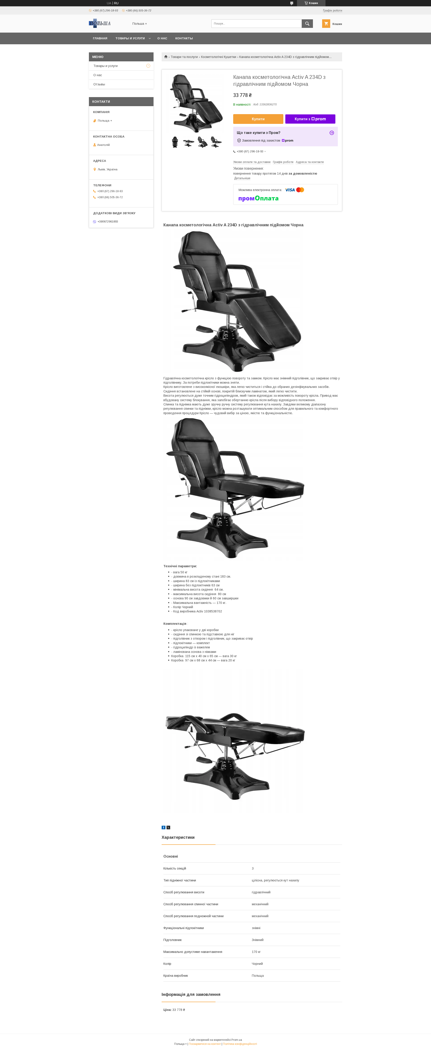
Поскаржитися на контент (205, 1044)
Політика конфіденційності (240, 1044)
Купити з (302, 119)
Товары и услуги (130, 38)
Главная (100, 38)
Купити (258, 119)
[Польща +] (108, 27)
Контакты (184, 38)
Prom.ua (236, 1039)
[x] (168, 828)
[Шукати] (307, 23)
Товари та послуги (184, 57)
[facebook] (163, 828)
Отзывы (99, 84)
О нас (162, 38)
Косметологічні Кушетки (218, 57)
